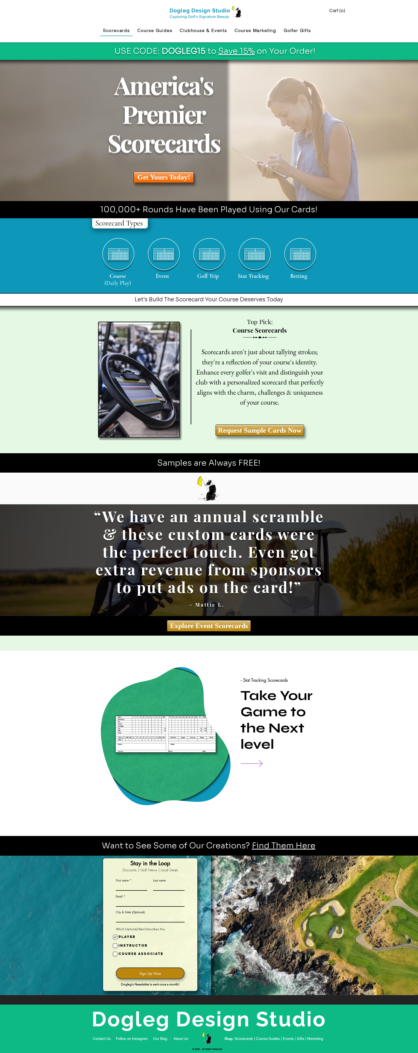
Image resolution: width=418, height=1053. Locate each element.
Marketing (315, 1039)
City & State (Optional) (130, 912)
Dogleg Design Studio (200, 10)
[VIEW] (259, 763)
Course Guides (268, 1039)
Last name (159, 880)
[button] (337, 10)
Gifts (300, 1039)
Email (119, 896)
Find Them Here (283, 846)
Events (288, 1039)
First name (122, 880)
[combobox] (150, 918)
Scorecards (244, 1039)
